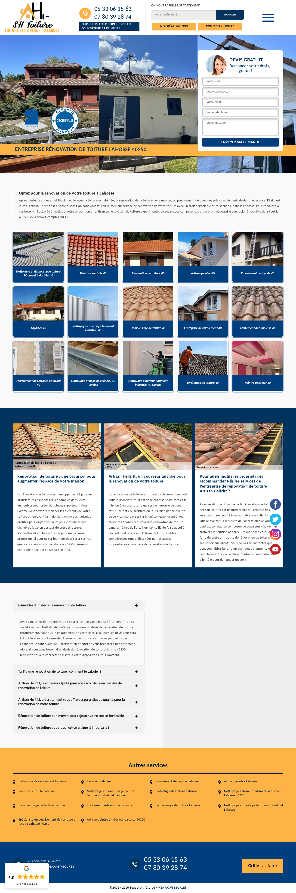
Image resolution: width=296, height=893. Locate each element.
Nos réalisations (174, 26)
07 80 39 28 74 (113, 17)
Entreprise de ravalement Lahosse (42, 781)
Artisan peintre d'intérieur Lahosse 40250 (116, 819)
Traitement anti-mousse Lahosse (109, 805)
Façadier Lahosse (99, 781)
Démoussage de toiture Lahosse (178, 805)
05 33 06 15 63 (113, 9)
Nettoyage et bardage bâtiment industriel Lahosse (253, 807)
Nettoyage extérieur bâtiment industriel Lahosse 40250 (252, 793)
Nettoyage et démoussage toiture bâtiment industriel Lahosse (111, 793)
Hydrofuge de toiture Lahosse (176, 791)
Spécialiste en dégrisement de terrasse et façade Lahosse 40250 (47, 822)
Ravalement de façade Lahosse (177, 781)
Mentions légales (172, 888)
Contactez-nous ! (220, 26)
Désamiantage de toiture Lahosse (42, 805)
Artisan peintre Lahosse (240, 781)
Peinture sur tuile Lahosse (36, 791)
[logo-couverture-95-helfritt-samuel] (32, 16)
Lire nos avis (26, 884)
